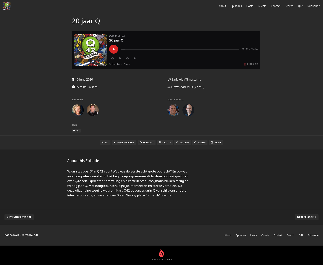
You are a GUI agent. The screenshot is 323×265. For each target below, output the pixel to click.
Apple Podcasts (125, 142)
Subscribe (313, 6)
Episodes (236, 6)
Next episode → (306, 217)
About (222, 6)
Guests (262, 6)
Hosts (249, 6)
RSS (107, 142)
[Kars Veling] (173, 111)
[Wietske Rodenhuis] (78, 111)
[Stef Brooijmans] (188, 111)
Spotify (166, 142)
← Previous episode (19, 217)
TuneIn (202, 142)
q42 (77, 130)
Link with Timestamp (186, 79)
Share (218, 142)
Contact (275, 6)
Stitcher (184, 142)
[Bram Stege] (93, 111)
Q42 (300, 6)
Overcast (148, 142)
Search (289, 6)
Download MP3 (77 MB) (187, 87)
